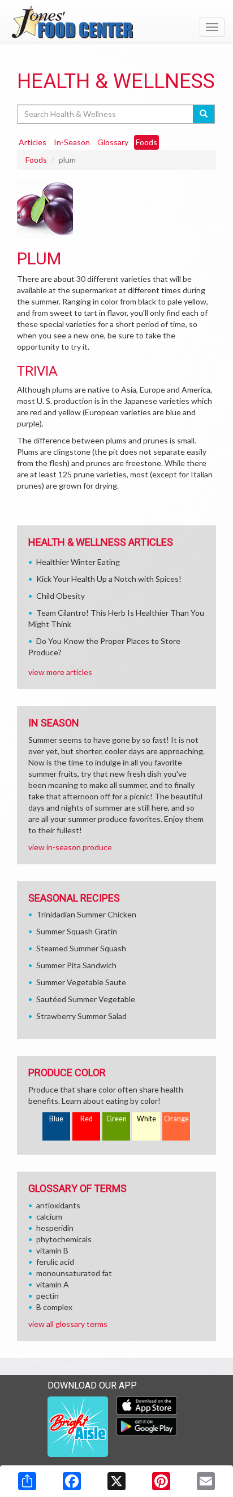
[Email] (206, 1481)
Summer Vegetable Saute (81, 982)
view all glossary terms (67, 1324)
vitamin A (52, 1284)
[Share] (27, 1481)
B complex (54, 1307)
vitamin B (52, 1250)
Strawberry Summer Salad (81, 1016)
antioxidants (58, 1205)
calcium (49, 1216)
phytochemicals (64, 1239)
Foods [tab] (146, 142)
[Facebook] (72, 1481)
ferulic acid (55, 1262)
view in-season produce (70, 847)
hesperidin (55, 1228)
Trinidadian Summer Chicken (86, 914)
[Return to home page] (116, 22)
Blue (56, 1119)
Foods (36, 159)
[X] (116, 1481)
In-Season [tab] (72, 142)
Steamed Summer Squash (81, 948)
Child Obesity (60, 595)
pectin (47, 1295)
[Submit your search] (204, 114)
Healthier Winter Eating (78, 562)
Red (86, 1119)
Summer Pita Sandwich (76, 965)
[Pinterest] (161, 1481)
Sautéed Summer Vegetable (85, 999)
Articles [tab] (32, 142)
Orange (176, 1119)
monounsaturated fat (74, 1273)
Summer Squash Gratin (76, 931)
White (146, 1119)
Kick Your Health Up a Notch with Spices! (109, 579)
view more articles (60, 672)
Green (116, 1119)
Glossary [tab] (112, 142)
